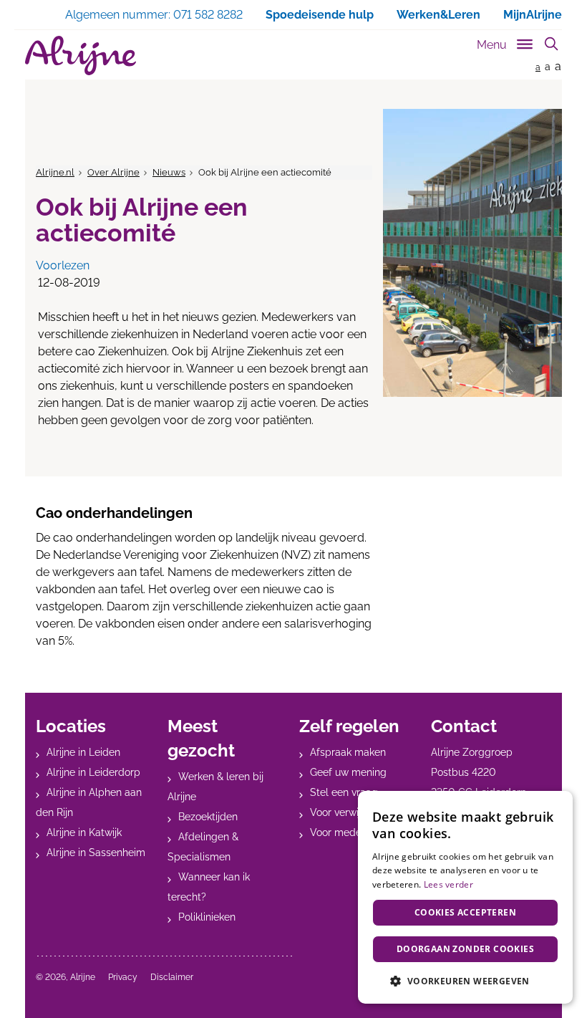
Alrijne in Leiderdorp (93, 772)
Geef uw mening (348, 772)
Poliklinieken (207, 917)
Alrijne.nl (55, 172)
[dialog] (465, 897)
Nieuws (168, 172)
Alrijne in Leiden (83, 752)
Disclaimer (171, 977)
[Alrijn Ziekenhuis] (80, 55)
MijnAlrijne (532, 14)
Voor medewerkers (354, 832)
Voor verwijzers (345, 812)
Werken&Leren (438, 14)
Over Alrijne (113, 172)
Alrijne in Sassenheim (96, 852)
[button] (465, 980)
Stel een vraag (344, 792)
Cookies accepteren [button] (465, 912)
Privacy (122, 977)
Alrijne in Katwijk (84, 832)
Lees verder (448, 884)
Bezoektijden (208, 816)
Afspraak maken (348, 752)
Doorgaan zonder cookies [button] (465, 949)
